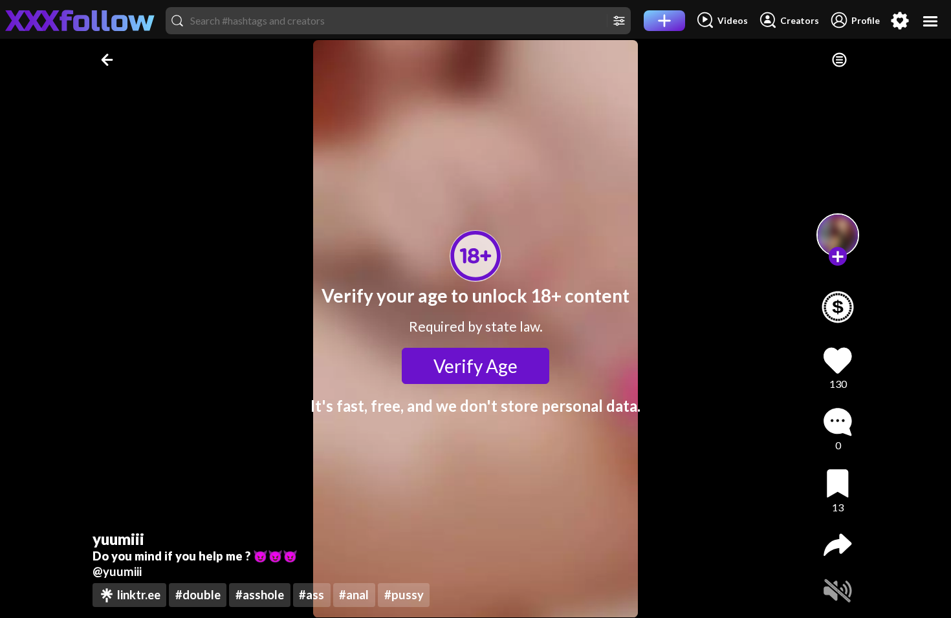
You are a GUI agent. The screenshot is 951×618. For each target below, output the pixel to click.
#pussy (404, 595)
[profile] (838, 235)
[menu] (931, 21)
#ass (311, 595)
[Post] (664, 20)
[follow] (838, 256)
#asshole (259, 595)
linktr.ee (138, 595)
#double (198, 595)
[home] (80, 20)
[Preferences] (900, 20)
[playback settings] (839, 60)
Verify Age (475, 366)
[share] (838, 545)
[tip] (838, 307)
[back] (108, 60)
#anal (354, 595)
